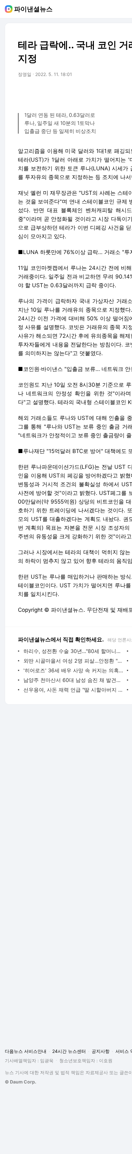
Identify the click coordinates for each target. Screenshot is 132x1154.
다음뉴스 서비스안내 (25, 1051)
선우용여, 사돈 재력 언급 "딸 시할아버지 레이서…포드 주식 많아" (73, 689)
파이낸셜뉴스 (33, 9)
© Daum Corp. (20, 1081)
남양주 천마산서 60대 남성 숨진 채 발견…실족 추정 (73, 680)
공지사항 (101, 1051)
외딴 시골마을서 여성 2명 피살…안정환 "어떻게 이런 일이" (73, 660)
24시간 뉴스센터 (69, 1051)
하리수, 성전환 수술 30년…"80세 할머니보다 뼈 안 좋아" (73, 651)
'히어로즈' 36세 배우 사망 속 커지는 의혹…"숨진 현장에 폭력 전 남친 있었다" (73, 670)
